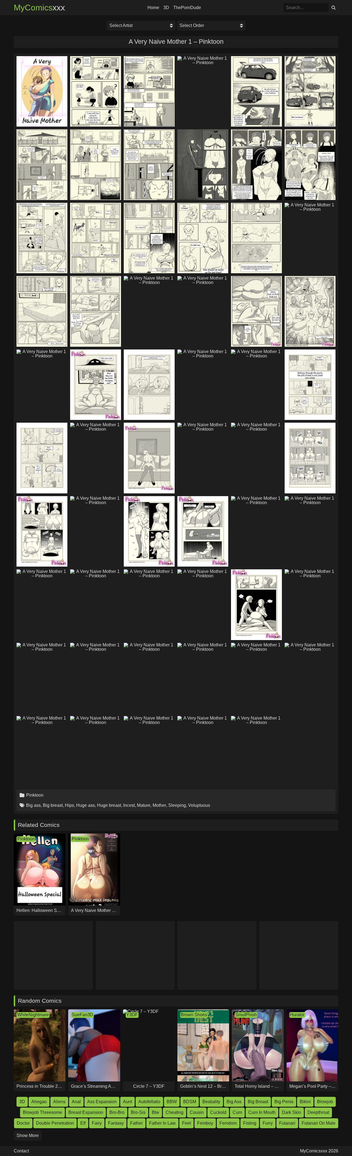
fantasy (116, 1123)
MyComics (39, 8)
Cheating (174, 1112)
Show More (27, 1135)
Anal (76, 1101)
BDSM (189, 1101)
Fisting (249, 1123)
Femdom (228, 1123)
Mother (159, 805)
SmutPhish (246, 1014)
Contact (21, 1151)
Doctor (23, 1123)
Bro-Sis (138, 1112)
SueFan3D (82, 1014)
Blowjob (325, 1101)
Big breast (53, 805)
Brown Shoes (194, 1014)
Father (136, 1123)
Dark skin (291, 1112)
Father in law (162, 1123)
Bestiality (211, 1101)
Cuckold (218, 1112)
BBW (172, 1101)
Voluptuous (199, 805)
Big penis (283, 1101)
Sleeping (177, 805)
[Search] (333, 7)
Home (153, 8)
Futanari (287, 1123)
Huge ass (85, 805)
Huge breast (109, 805)
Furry (268, 1123)
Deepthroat (318, 1112)
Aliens (59, 1101)
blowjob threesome (42, 1112)
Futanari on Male (319, 1123)
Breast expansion (85, 1112)
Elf (83, 1123)
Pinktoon (34, 795)
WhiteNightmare (33, 1014)
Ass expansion (102, 1101)
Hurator (297, 1014)
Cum (237, 1112)
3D (166, 8)
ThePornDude (187, 8)
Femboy (205, 1123)
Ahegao (39, 1101)
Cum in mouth (262, 1112)
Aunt (127, 1101)
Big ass (33, 805)
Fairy (97, 1123)
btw (155, 1112)
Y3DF (132, 1014)
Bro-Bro (117, 1112)
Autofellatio (149, 1101)
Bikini (305, 1101)
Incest (129, 805)
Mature (143, 805)
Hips (69, 805)
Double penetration (55, 1123)
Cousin (197, 1112)
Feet (186, 1123)
